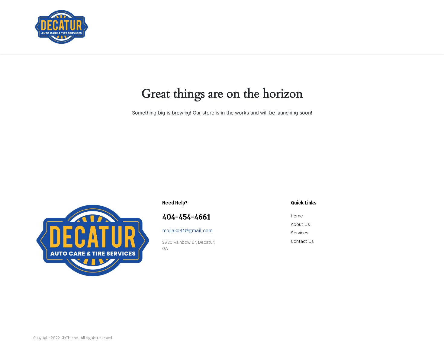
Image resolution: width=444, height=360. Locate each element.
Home (297, 216)
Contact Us (302, 241)
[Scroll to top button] (430, 346)
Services (299, 233)
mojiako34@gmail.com (187, 230)
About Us (300, 224)
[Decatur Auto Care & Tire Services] (61, 27)
